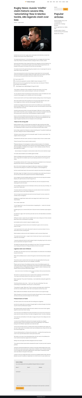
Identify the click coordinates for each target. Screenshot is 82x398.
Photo (60, 1)
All (14, 22)
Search (55, 7)
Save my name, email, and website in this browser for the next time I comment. (33, 385)
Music (57, 1)
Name (17, 367)
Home (48, 1)
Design (63, 1)
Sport (54, 1)
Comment (18, 371)
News (51, 1)
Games (67, 1)
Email (28, 367)
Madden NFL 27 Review (58, 33)
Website (40, 367)
